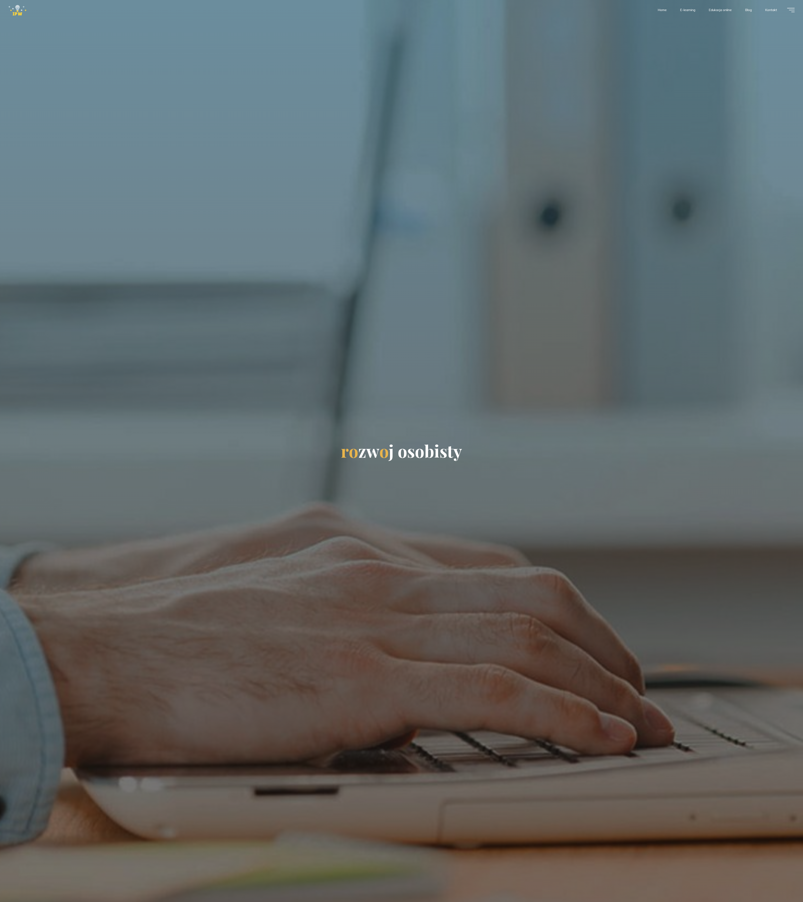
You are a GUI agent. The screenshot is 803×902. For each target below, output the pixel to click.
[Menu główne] (791, 10)
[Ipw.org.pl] (17, 10)
